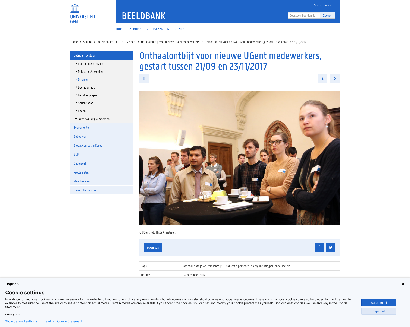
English (10, 284)
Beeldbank (143, 15)
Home (74, 41)
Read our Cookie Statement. (63, 321)
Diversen (130, 41)
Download (153, 247)
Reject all (379, 311)
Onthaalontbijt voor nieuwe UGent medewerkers (170, 41)
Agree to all (379, 302)
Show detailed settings (21, 321)
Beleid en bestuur (108, 41)
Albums (87, 41)
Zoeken (327, 15)
